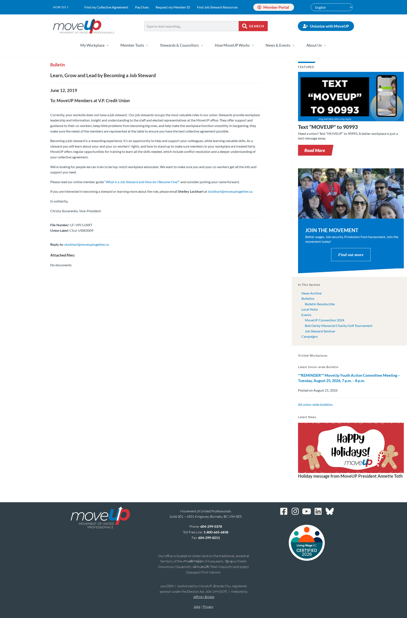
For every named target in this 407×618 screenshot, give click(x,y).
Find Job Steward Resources (217, 7)
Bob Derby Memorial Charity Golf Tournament (338, 326)
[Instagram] (295, 511)
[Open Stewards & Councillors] (202, 45)
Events (306, 315)
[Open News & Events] (293, 45)
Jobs (197, 606)
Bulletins (307, 298)
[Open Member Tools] (147, 45)
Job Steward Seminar (320, 331)
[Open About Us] (325, 45)
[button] (314, 150)
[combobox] (191, 26)
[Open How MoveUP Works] (253, 45)
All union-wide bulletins (315, 404)
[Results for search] (191, 33)
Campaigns (309, 336)
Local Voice (309, 309)
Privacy (208, 606)
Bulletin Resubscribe (320, 304)
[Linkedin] (318, 511)
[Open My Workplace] (107, 45)
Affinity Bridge (203, 597)
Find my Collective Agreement (106, 7)
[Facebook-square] (284, 511)
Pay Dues (142, 7)
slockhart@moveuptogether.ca (230, 191)
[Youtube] (307, 511)
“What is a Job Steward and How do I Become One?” (142, 182)
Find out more (351, 254)
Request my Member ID (173, 7)
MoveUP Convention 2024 (324, 320)
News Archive (311, 293)
